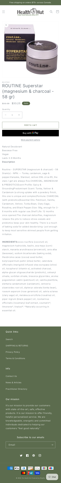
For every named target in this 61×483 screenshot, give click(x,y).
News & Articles (13, 382)
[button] (3, 12)
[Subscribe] (52, 445)
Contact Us (11, 376)
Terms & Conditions (15, 358)
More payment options (30, 140)
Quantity (6, 109)
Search (9, 339)
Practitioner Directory (16, 389)
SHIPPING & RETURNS (17, 345)
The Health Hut (26, 478)
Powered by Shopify (38, 478)
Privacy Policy (13, 352)
